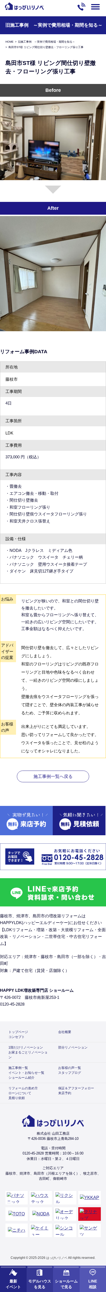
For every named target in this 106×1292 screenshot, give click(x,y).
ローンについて (19, 1093)
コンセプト (16, 1037)
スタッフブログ (69, 1073)
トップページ (18, 1032)
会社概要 (64, 1032)
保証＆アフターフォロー (76, 1088)
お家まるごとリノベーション (28, 1054)
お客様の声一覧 (69, 1068)
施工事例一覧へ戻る (53, 776)
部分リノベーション (73, 1047)
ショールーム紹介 (21, 1078)
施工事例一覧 (18, 1068)
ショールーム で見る (66, 1284)
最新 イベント (13, 1284)
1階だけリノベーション (25, 1047)
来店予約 (64, 1093)
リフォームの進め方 (23, 1088)
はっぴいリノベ (56, 1257)
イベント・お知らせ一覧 (26, 1073)
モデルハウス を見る (39, 1284)
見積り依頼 (16, 1098)
